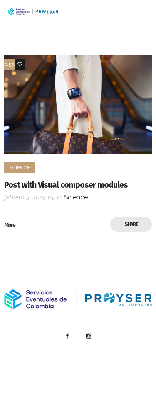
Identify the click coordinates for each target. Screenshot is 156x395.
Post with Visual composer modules (66, 185)
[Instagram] (88, 336)
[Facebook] (67, 336)
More (9, 225)
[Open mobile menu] (139, 18)
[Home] (33, 12)
